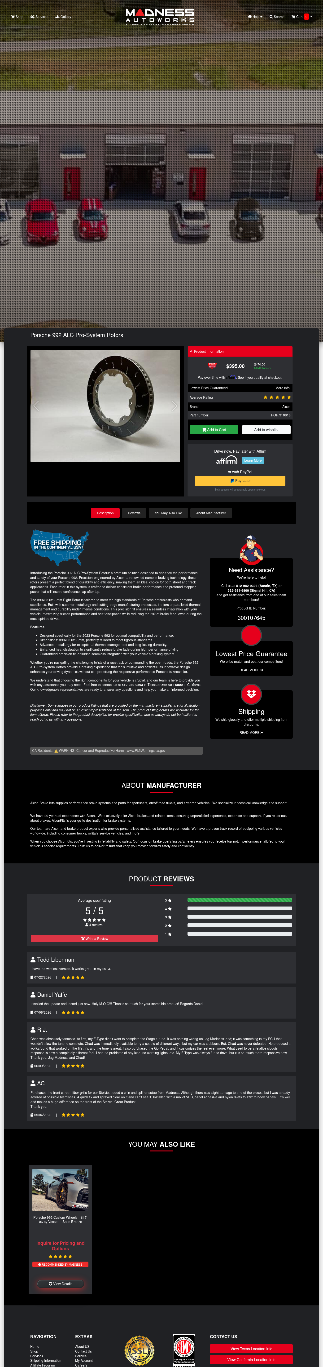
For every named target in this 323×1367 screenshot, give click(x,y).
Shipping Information (45, 1360)
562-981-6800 (172, 684)
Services (41, 16)
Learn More (253, 460)
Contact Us (83, 1351)
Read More (250, 670)
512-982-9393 (132, 684)
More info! (283, 387)
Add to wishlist (266, 429)
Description (105, 512)
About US (82, 1346)
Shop (19, 16)
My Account (84, 1360)
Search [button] (278, 16)
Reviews (134, 512)
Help (256, 16)
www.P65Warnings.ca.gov (146, 750)
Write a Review (96, 938)
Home (34, 1346)
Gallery (65, 16)
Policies (81, 1355)
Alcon (286, 406)
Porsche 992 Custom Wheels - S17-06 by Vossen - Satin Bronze (60, 1219)
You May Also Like (168, 512)
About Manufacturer (211, 512)
